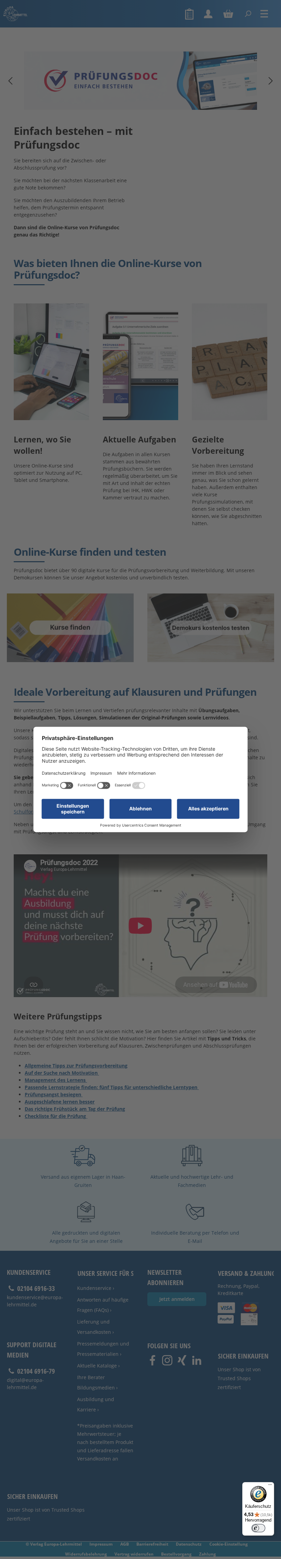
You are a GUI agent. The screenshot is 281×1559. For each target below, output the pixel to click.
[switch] (258, 1528)
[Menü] (270, 1486)
